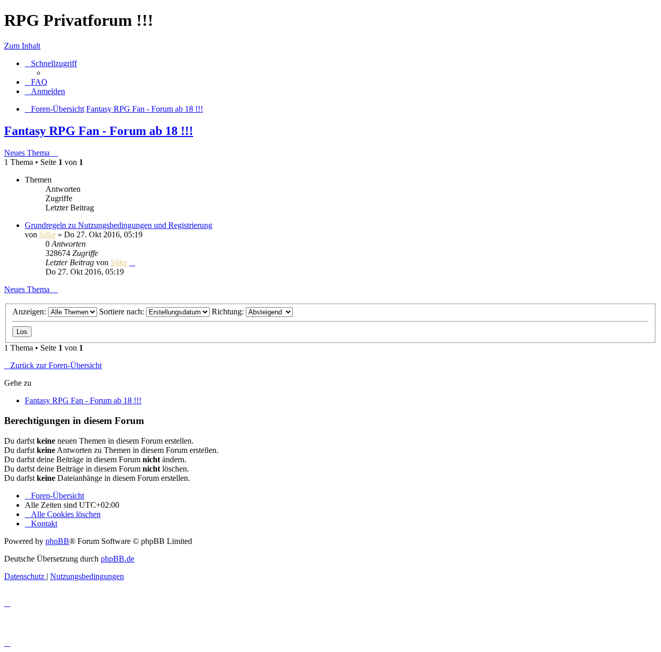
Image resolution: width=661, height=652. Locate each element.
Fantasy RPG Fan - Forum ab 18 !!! (98, 131)
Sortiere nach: (122, 311)
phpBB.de (117, 558)
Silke (47, 234)
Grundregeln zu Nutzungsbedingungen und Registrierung (118, 225)
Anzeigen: (30, 311)
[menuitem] (36, 82)
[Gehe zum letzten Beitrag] (132, 262)
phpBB (57, 541)
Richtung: (229, 311)
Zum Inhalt (22, 45)
